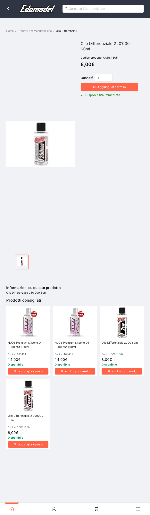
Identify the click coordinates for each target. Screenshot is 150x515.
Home (10, 30)
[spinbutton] (103, 77)
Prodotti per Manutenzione (35, 30)
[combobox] (103, 8)
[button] (110, 76)
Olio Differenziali (66, 30)
